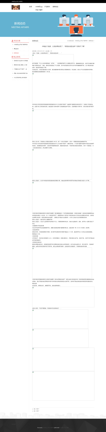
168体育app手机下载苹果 (81, 40)
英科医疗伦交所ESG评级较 (21, 60)
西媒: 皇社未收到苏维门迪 (20, 73)
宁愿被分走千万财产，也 (20, 69)
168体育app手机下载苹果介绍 (39, 10)
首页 (30, 6)
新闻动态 (55, 6)
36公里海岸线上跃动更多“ (20, 77)
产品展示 (47, 6)
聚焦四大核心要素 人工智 (20, 65)
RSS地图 (61, 427)
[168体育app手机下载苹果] (16, 9)
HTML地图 (66, 427)
